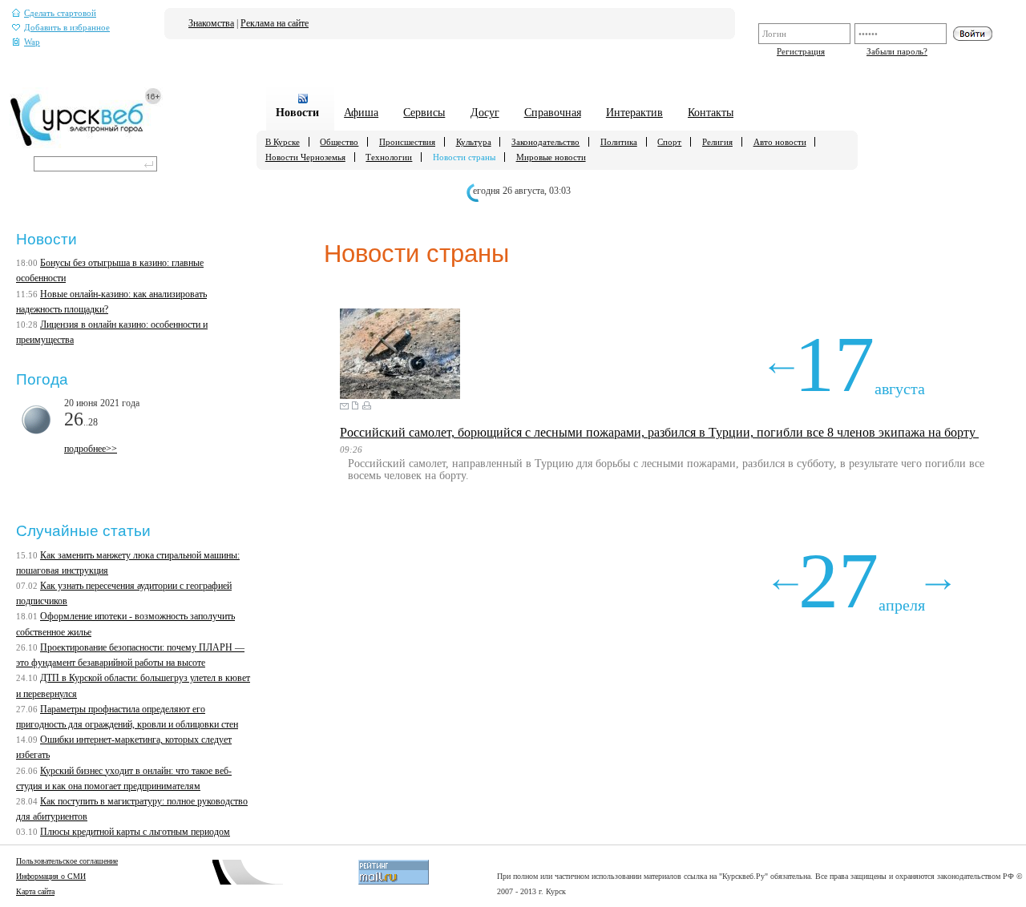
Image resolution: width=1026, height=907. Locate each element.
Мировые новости (551, 157)
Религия (717, 142)
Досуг (485, 112)
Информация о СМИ (51, 876)
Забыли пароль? (896, 51)
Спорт (669, 142)
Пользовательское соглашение (67, 861)
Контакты (710, 112)
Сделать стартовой (60, 13)
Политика (618, 142)
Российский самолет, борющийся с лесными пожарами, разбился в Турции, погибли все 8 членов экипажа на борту (659, 432)
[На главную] (86, 145)
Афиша (361, 112)
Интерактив (634, 112)
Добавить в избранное (67, 27)
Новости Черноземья (305, 157)
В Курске (282, 142)
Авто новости (779, 142)
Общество (339, 142)
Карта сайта (35, 891)
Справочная (552, 112)
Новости (297, 112)
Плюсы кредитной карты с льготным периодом (135, 831)
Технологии (389, 157)
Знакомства (211, 23)
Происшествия (407, 142)
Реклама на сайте (274, 23)
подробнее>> (90, 448)
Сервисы (424, 112)
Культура (473, 142)
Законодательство (545, 142)
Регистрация (801, 51)
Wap (32, 42)
